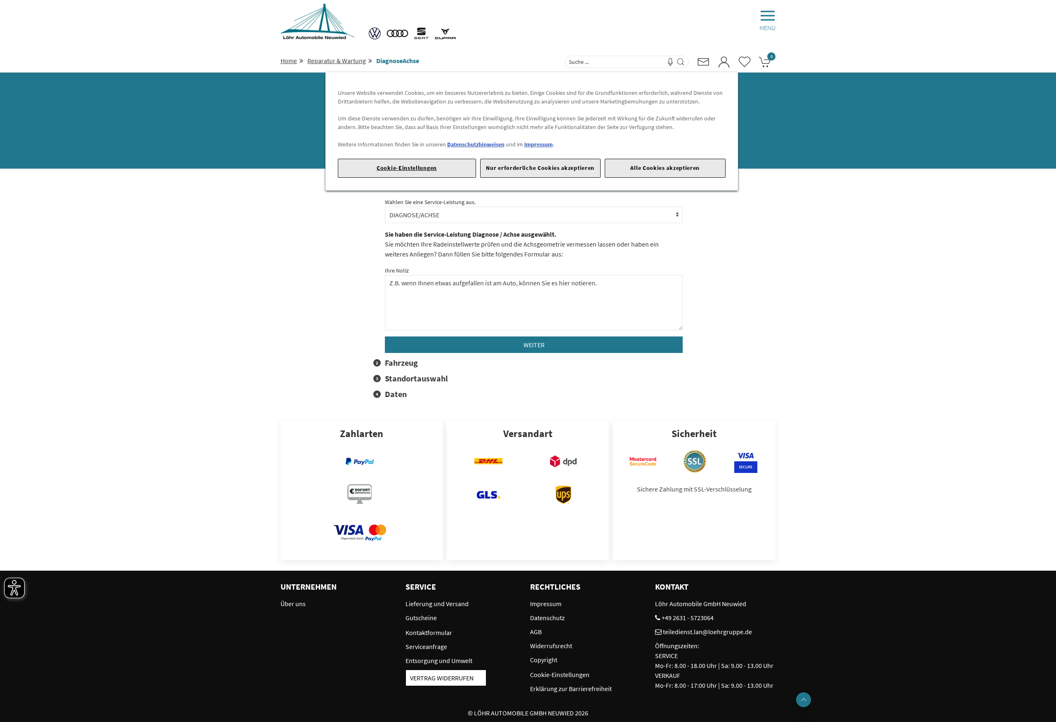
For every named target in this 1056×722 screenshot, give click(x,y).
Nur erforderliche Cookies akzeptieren (540, 168)
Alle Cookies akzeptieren (665, 168)
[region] (531, 131)
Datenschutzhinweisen (475, 144)
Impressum (538, 144)
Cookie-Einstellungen (407, 168)
